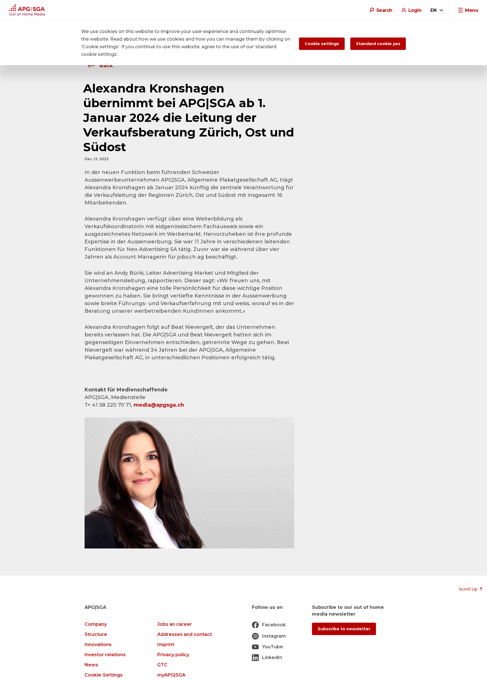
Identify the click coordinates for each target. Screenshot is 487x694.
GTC (162, 664)
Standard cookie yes (378, 43)
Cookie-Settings (104, 675)
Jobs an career (174, 624)
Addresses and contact (184, 634)
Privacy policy (173, 654)
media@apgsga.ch (159, 405)
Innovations (98, 644)
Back (105, 65)
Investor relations (105, 654)
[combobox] (436, 10)
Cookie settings (322, 43)
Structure (96, 634)
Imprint (165, 644)
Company (96, 624)
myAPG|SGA (171, 675)
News (91, 664)
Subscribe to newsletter (344, 628)
